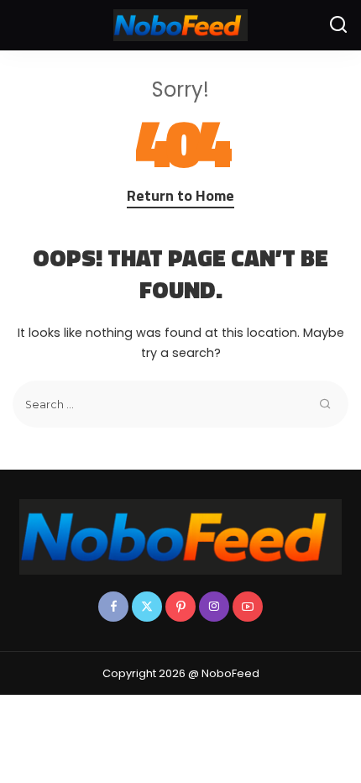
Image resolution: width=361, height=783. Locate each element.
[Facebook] (113, 606)
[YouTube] (248, 606)
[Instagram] (214, 606)
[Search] (338, 25)
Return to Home (180, 195)
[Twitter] (147, 606)
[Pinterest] (180, 606)
